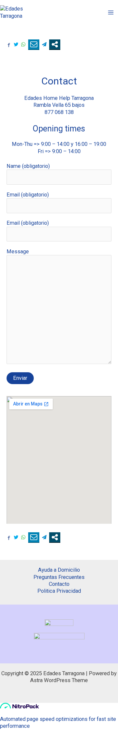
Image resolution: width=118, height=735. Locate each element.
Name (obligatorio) (28, 166)
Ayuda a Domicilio (59, 570)
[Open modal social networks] (54, 44)
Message (18, 251)
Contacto (59, 584)
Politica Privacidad (59, 591)
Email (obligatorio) (28, 195)
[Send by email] (33, 44)
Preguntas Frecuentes (59, 577)
